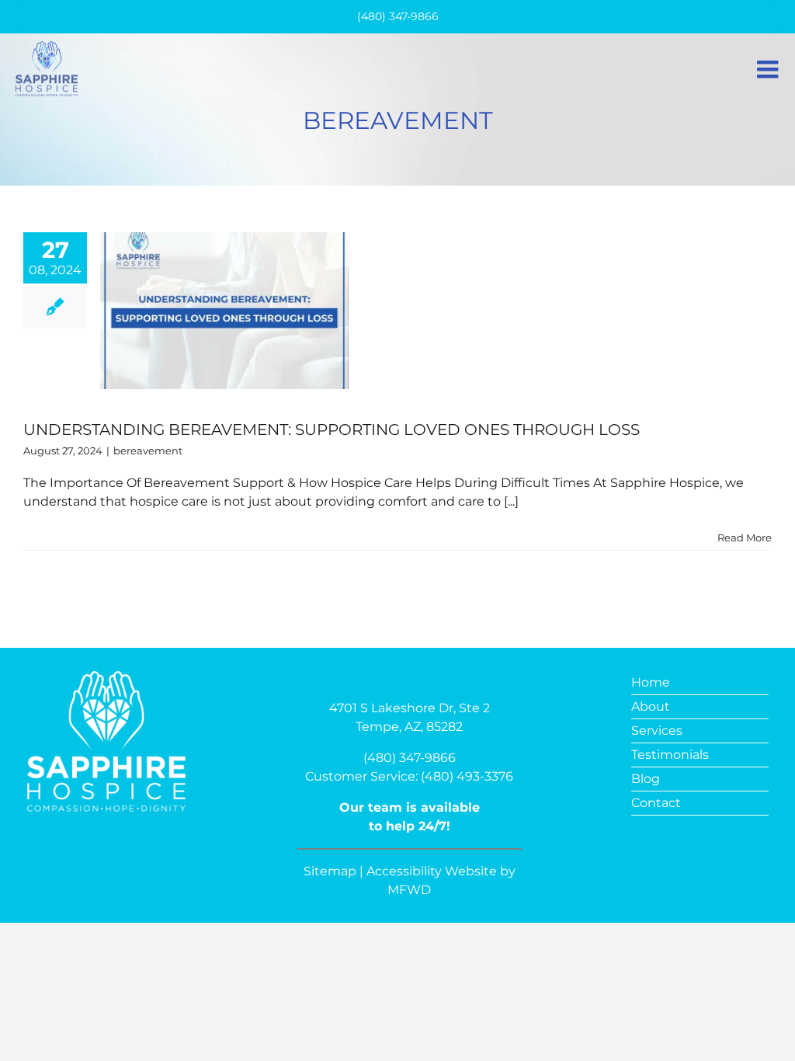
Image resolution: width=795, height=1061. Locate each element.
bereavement (147, 450)
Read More (744, 537)
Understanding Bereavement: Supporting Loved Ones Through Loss (331, 429)
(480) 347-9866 (409, 757)
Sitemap (330, 871)
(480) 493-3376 (467, 776)
